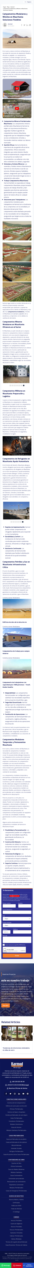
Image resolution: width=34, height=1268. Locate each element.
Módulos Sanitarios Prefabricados (16, 1130)
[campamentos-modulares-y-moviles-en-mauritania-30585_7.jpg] (17, 374)
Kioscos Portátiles (16, 1220)
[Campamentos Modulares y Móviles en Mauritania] (17, 97)
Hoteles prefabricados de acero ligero (16, 1115)
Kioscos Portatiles (16, 1227)
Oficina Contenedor (16, 1166)
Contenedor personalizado (16, 1178)
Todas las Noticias (16, 1209)
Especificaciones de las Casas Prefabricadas (16, 1154)
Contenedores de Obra (16, 1160)
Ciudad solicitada (7, 922)
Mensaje (5, 935)
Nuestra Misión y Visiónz (16, 1199)
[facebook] (6, 1094)
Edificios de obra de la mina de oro (15, 622)
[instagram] (15, 1094)
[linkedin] (19, 1094)
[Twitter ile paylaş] (24, 25)
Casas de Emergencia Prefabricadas (16, 1191)
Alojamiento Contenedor (16, 1185)
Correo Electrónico (7, 909)
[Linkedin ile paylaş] (27, 25)
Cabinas (16, 1217)
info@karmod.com (14, 896)
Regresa (29, 2)
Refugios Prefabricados (16, 1151)
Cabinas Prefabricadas (16, 1236)
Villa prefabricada (16, 1145)
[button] (10, 385)
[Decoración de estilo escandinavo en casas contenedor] (17, 1033)
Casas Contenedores (16, 1175)
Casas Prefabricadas (16, 1136)
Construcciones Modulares (16, 1099)
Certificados (16, 1203)
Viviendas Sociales (16, 1148)
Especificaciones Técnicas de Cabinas (16, 1245)
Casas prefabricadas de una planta (16, 1139)
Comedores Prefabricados (16, 1121)
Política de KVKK (16, 1206)
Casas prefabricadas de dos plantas (16, 1142)
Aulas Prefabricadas (16, 1118)
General (5, 1027)
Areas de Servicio (16, 1127)
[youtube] (23, 1094)
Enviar (17, 956)
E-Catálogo (16, 1212)
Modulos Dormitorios (16, 1124)
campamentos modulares (16, 312)
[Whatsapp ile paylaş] (30, 25)
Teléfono (5, 929)
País (4, 916)
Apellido (20, 903)
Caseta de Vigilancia (16, 1224)
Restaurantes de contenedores (16, 1182)
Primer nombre (7, 903)
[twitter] (10, 1094)
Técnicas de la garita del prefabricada (16, 1242)
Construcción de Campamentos (16, 1103)
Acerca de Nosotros (16, 1196)
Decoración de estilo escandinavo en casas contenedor (15, 1049)
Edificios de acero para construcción (16, 1106)
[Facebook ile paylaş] (21, 25)
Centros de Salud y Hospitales (16, 1112)
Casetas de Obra (16, 1163)
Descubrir (5, 1005)
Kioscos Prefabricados (16, 1230)
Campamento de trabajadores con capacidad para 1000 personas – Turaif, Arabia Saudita (16, 684)
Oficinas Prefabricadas (16, 1109)
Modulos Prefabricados (16, 1188)
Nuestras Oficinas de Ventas (18, 1088)
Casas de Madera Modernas (16, 1169)
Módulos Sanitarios (16, 1172)
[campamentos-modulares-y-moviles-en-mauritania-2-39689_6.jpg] (17, 510)
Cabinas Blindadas (16, 1239)
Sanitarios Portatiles (16, 1233)
